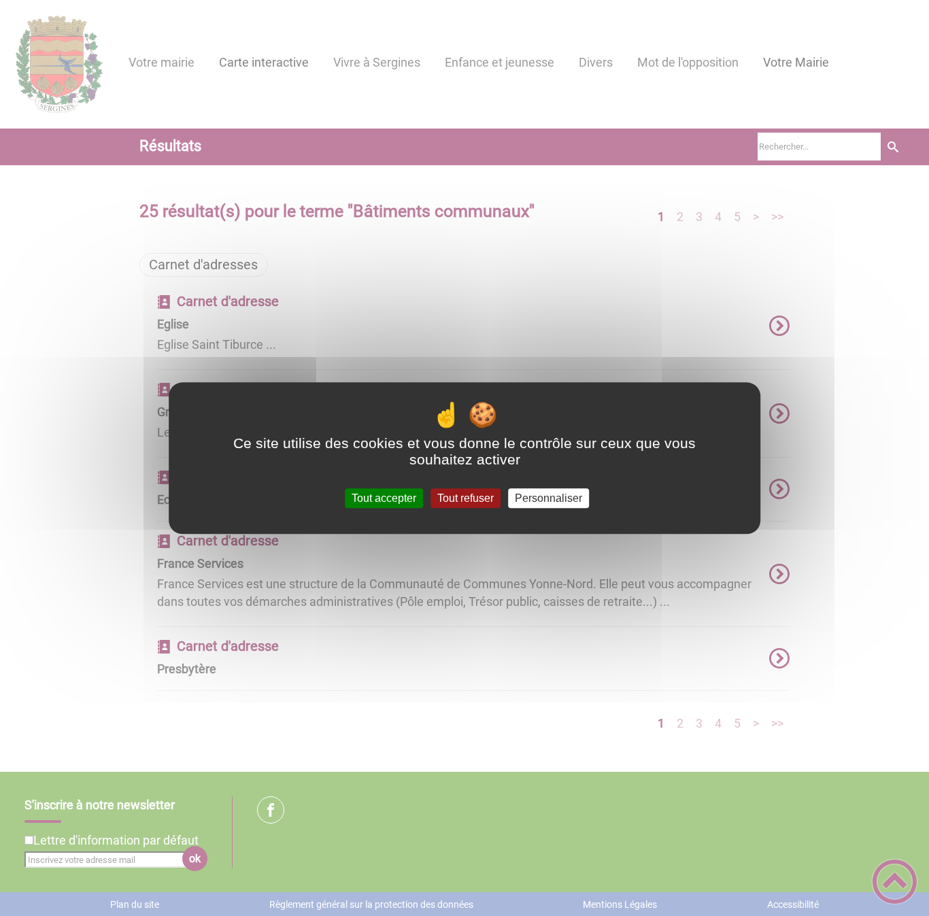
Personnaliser (548, 498)
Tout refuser (465, 498)
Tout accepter (384, 498)
